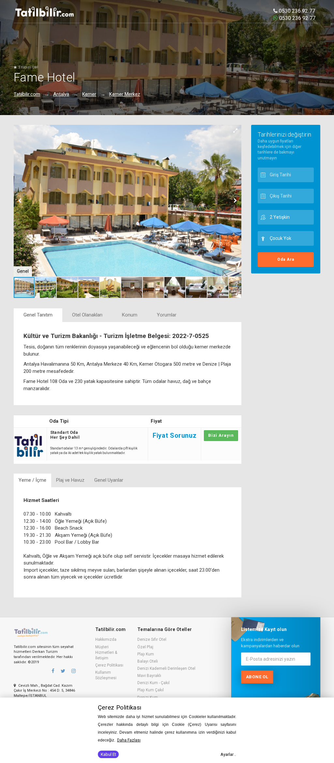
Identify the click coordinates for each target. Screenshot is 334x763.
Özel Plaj (145, 647)
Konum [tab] (129, 315)
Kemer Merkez (124, 94)
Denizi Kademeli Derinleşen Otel (166, 668)
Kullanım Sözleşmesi (105, 675)
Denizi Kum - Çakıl (153, 683)
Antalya (61, 94)
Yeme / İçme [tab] (32, 480)
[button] (235, 130)
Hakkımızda (105, 639)
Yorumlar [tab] (166, 315)
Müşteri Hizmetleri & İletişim (106, 652)
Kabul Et (108, 754)
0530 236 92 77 (296, 11)
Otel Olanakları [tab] (87, 315)
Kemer (89, 94)
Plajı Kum (145, 654)
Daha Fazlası (129, 740)
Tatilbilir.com (27, 94)
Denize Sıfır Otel (151, 639)
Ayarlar (227, 754)
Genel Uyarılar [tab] (108, 480)
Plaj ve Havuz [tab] (70, 480)
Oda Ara (285, 259)
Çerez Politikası (109, 665)
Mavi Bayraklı (149, 675)
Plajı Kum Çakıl (150, 690)
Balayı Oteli (147, 661)
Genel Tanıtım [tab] (38, 315)
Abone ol (257, 676)
